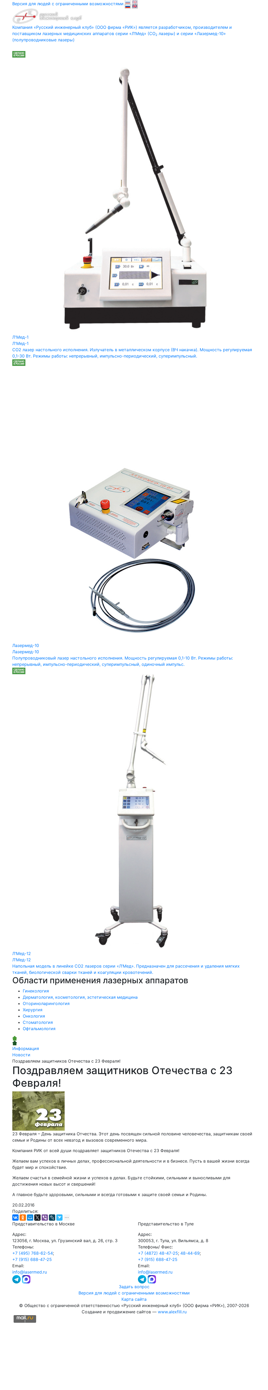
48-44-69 (190, 1253)
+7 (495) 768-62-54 (32, 1253)
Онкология (34, 1016)
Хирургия (32, 1009)
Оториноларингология (46, 1003)
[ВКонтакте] (15, 1217)
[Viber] (45, 1217)
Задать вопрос (134, 1286)
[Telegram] (17, 1278)
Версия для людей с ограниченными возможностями (134, 1293)
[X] (37, 1217)
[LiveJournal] (52, 1217)
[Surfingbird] (59, 1217)
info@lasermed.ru (29, 1272)
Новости (21, 1054)
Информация (25, 1048)
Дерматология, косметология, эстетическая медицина (80, 997)
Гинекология (36, 990)
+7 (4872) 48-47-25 (158, 1253)
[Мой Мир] (30, 1217)
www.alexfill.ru (172, 1311)
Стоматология (38, 1022)
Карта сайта (134, 1299)
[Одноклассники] (23, 1217)
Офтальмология (39, 1028)
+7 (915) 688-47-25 (32, 1259)
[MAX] (26, 1278)
